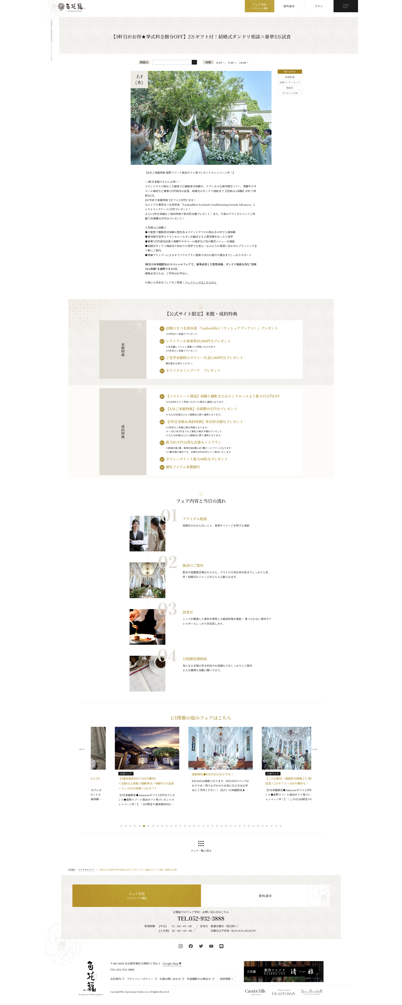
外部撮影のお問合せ (199, 979)
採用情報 (225, 979)
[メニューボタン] (346, 6)
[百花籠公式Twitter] (201, 946)
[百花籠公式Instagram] (181, 946)
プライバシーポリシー (140, 979)
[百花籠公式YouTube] (211, 946)
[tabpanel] (127, 768)
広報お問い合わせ (170, 979)
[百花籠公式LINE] (221, 946)
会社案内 (115, 979)
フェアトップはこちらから (201, 282)
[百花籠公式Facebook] (191, 946)
